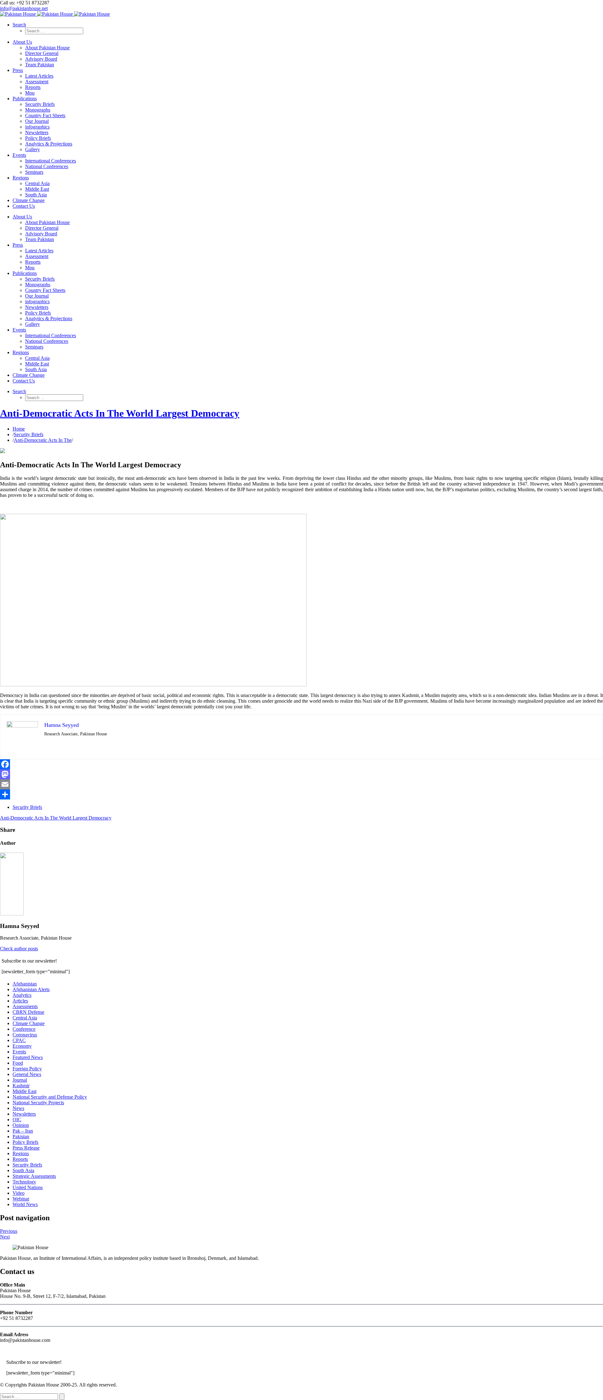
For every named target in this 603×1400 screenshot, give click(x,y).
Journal (20, 1080)
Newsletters (24, 1114)
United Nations (28, 1187)
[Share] (301, 794)
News (18, 1108)
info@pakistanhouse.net (24, 8)
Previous (8, 1231)
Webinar (21, 1198)
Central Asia (25, 1017)
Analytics (22, 995)
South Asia (23, 1170)
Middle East (24, 1091)
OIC (17, 1119)
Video (18, 1193)
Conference (24, 1029)
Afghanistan (25, 983)
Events (19, 1051)
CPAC (19, 1040)
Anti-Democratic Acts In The (43, 440)
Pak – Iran (23, 1131)
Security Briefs (28, 434)
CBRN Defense (28, 1012)
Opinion (21, 1125)
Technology (24, 1181)
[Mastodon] (301, 774)
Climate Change (29, 1023)
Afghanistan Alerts (31, 989)
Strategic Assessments (34, 1176)
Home (19, 428)
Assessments (25, 1006)
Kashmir (21, 1085)
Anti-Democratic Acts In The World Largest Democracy (119, 413)
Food (18, 1063)
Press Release (26, 1147)
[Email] (301, 784)
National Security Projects (38, 1102)
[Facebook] (301, 764)
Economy (22, 1046)
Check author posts (19, 948)
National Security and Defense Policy (50, 1097)
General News (27, 1074)
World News (25, 1204)
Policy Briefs (25, 1142)
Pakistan (21, 1136)
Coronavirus (25, 1034)
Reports (20, 1159)
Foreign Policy (27, 1068)
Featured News (28, 1057)
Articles (20, 1000)
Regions (21, 1153)
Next (5, 1236)
